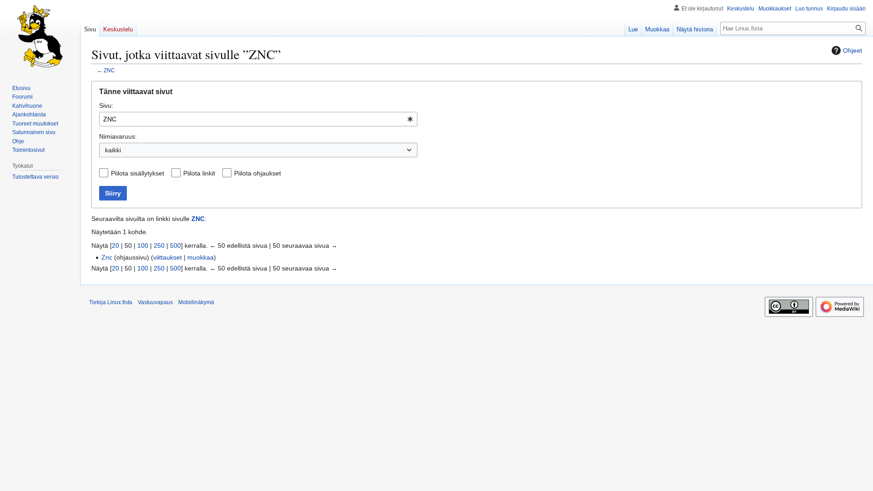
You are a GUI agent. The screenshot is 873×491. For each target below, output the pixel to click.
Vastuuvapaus (155, 302)
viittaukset (167, 257)
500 (175, 245)
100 (142, 245)
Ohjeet (852, 50)
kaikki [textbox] (113, 150)
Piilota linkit (199, 173)
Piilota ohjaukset (257, 173)
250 (159, 245)
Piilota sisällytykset (137, 173)
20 (115, 245)
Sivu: (106, 105)
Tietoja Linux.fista (110, 302)
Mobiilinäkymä (196, 302)
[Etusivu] (40, 36)
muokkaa (200, 257)
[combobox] (258, 119)
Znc (106, 257)
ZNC (109, 70)
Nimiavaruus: (118, 136)
